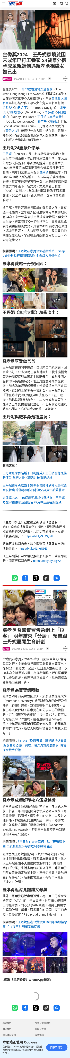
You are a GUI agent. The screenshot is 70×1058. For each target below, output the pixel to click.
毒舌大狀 (55, 117)
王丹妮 (41, 117)
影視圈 (6, 649)
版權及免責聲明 (42, 1023)
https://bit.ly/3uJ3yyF (39, 536)
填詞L (54, 121)
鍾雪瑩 (42, 121)
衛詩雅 (49, 112)
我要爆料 (39, 1035)
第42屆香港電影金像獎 (37, 89)
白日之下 (21, 107)
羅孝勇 (44, 172)
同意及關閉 (56, 1047)
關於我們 (7, 1029)
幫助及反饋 (40, 1029)
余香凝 (7, 107)
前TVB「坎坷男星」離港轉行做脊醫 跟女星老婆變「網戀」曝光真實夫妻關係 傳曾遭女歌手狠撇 (35, 745)
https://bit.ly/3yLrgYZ (47, 561)
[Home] (15, 3)
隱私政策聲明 (9, 1035)
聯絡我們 (7, 1023)
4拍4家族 (15, 112)
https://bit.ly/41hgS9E (32, 548)
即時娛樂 (7, 79)
